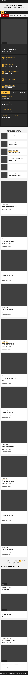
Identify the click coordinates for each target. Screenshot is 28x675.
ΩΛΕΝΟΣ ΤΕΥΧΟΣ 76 (9, 344)
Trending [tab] (23, 92)
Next (18, 562)
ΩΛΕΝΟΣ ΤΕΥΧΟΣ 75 (9, 378)
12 (9, 562)
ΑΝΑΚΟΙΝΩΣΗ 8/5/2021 (14, 175)
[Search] (26, 12)
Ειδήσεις (13, 57)
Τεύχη (7, 204)
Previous (5, 560)
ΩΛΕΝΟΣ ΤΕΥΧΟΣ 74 (9, 412)
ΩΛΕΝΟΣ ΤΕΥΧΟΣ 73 (9, 447)
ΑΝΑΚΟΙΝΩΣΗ (8, 87)
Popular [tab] (14, 92)
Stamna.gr (14, 5)
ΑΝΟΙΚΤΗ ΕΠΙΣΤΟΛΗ (14, 15)
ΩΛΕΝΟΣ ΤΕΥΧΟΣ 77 (9, 310)
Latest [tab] (6, 92)
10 (22, 560)
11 (24, 560)
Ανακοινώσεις (7, 57)
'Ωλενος (3, 204)
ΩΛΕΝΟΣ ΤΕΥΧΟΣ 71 (9, 515)
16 (14, 562)
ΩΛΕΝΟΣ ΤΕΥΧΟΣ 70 (9, 550)
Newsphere (18, 673)
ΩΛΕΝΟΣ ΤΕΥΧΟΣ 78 (9, 275)
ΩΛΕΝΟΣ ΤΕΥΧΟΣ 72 (9, 481)
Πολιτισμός (11, 64)
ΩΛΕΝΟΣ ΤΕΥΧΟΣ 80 (9, 207)
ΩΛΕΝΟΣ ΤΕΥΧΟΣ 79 (9, 241)
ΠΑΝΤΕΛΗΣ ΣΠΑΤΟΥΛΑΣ (10, 66)
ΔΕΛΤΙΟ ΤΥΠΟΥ (8, 73)
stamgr (9, 51)
